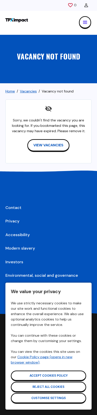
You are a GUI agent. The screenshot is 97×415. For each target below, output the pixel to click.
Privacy (12, 221)
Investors (14, 262)
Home (10, 91)
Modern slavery (20, 248)
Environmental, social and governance (41, 275)
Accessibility (17, 234)
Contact (13, 207)
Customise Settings (48, 398)
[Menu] (85, 22)
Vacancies (28, 91)
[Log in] (86, 5)
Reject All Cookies (48, 387)
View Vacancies (48, 145)
